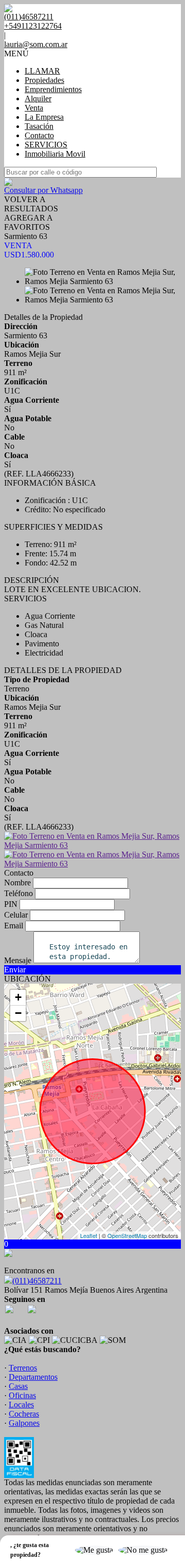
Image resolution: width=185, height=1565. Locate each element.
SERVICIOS (46, 144)
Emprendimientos (53, 89)
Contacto (39, 135)
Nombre (17, 882)
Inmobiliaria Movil (55, 153)
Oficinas (22, 1395)
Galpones (24, 1423)
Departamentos (33, 1377)
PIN (10, 904)
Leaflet (88, 1235)
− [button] (18, 1013)
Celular (16, 914)
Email (13, 925)
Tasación (39, 126)
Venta (34, 107)
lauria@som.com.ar (35, 44)
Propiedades (44, 80)
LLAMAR (42, 71)
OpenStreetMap (127, 1235)
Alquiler (38, 98)
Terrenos (23, 1367)
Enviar (15, 969)
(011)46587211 (37, 1280)
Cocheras (24, 1413)
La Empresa (44, 117)
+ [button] (18, 997)
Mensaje (17, 960)
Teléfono (18, 893)
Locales (21, 1404)
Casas (18, 1386)
